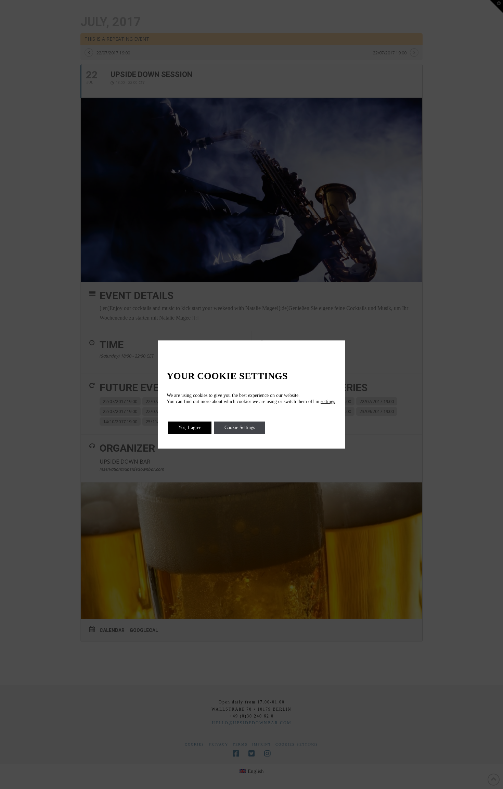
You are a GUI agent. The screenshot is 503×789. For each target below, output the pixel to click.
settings (328, 401)
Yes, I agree (189, 427)
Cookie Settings (239, 427)
